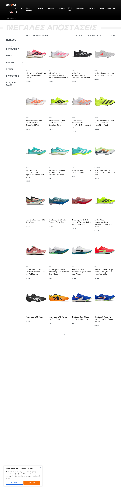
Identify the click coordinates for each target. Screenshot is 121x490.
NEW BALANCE (98, 167)
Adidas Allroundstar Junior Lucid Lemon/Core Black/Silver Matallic (104, 123)
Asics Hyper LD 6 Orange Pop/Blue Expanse (58, 318)
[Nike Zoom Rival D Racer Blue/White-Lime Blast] (82, 297)
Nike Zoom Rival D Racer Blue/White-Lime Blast (80, 318)
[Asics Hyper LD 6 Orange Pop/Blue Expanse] (59, 297)
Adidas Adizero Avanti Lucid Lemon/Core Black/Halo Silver (57, 123)
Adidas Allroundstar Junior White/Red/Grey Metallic (104, 74)
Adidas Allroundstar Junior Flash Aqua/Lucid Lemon (81, 171)
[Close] (41, 467)
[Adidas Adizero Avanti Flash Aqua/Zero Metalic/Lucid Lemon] (59, 150)
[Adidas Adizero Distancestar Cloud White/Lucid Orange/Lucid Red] (82, 101)
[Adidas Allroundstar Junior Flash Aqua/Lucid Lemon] (82, 150)
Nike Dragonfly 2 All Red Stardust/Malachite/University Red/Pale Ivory (81, 222)
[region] (23, 476)
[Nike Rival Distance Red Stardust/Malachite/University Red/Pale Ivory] (36, 250)
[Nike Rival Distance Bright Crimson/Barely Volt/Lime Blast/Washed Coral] (105, 250)
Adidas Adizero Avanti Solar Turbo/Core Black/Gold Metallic (36, 75)
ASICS (27, 314)
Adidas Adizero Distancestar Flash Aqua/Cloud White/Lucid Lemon (35, 173)
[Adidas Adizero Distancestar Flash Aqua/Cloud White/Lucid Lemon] (36, 150)
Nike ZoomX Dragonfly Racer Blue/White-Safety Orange (104, 319)
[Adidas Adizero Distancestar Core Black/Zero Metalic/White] (82, 53)
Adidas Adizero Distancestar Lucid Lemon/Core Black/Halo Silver (103, 223)
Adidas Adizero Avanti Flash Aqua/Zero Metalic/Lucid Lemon (57, 172)
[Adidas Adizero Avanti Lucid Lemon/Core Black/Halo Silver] (59, 101)
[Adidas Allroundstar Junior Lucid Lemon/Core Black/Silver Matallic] (105, 101)
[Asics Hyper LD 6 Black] (36, 297)
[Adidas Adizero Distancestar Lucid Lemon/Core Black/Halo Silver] (105, 200)
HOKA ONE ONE (29, 217)
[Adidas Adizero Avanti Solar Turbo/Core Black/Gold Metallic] (36, 53)
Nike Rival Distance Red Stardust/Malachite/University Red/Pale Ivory (35, 272)
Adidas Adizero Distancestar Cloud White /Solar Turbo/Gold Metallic (58, 75)
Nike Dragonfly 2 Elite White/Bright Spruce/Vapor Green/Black (59, 272)
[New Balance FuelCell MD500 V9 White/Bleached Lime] (105, 150)
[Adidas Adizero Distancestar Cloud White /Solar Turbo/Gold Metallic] (59, 53)
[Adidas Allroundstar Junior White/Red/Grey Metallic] (105, 53)
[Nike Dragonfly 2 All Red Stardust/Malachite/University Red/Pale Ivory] (82, 200)
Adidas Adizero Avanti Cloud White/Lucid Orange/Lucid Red (34, 123)
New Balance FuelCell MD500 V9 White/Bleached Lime (105, 172)
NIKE (50, 217)
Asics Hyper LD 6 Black (34, 317)
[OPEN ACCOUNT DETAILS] (16, 12)
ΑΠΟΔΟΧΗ (32, 482)
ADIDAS (27, 70)
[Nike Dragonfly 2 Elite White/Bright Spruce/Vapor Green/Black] (59, 250)
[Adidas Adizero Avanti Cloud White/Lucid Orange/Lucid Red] (36, 101)
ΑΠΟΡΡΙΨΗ (14, 482)
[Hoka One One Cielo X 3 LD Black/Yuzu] (36, 200)
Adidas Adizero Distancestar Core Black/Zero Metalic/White (81, 75)
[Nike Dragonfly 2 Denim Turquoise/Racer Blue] (59, 200)
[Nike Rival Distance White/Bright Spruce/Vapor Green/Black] (82, 250)
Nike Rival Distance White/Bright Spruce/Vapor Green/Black (81, 272)
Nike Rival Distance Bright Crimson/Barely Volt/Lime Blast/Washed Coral (104, 272)
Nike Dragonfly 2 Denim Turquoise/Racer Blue (57, 221)
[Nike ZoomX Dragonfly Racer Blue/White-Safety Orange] (105, 297)
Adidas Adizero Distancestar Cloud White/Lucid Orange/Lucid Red (81, 124)
